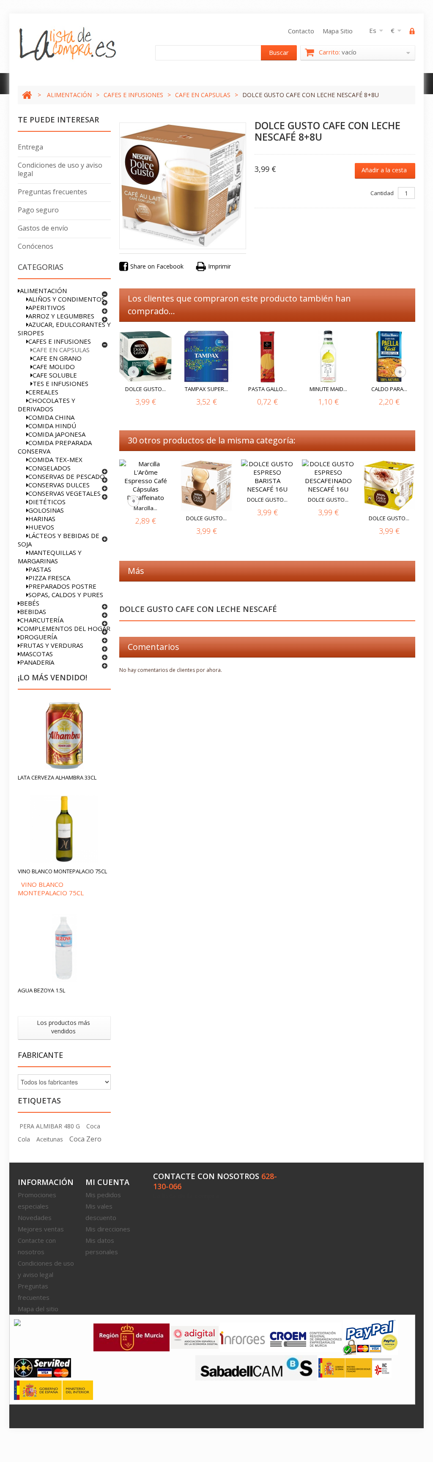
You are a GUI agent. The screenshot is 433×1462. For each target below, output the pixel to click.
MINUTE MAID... (328, 389)
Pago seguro (38, 210)
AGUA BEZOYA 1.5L (41, 990)
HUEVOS (41, 527)
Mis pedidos (103, 1194)
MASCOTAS (36, 653)
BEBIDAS (33, 611)
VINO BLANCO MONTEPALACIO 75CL (62, 871)
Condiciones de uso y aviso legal (60, 169)
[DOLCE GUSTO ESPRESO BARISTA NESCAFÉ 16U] (267, 476)
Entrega (30, 147)
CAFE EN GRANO (57, 358)
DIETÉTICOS (47, 501)
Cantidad (382, 193)
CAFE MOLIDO (54, 366)
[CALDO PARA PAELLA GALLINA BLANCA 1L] (389, 356)
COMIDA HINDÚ (52, 425)
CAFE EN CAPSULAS (202, 95)
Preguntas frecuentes (52, 191)
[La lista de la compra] (68, 44)
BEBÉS (29, 603)
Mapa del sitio (38, 1308)
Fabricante (40, 1055)
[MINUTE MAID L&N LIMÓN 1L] (328, 356)
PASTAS (39, 569)
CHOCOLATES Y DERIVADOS (46, 404)
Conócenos (35, 246)
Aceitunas (49, 1139)
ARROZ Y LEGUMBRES (61, 316)
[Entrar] (412, 32)
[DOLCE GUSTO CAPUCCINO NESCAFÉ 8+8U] (389, 485)
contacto (301, 31)
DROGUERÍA (38, 637)
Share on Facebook (157, 266)
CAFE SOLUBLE (55, 375)
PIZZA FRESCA (49, 577)
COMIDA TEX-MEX (55, 459)
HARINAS (41, 518)
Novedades (35, 1217)
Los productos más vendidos (63, 1027)
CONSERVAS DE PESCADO (66, 476)
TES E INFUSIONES (60, 383)
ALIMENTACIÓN (69, 95)
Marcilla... (145, 508)
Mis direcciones (107, 1229)
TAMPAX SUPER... (206, 389)
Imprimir (219, 266)
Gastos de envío (43, 228)
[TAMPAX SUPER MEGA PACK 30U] (206, 356)
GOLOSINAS (46, 510)
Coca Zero (85, 1139)
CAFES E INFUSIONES (133, 95)
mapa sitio (338, 31)
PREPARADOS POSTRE (62, 586)
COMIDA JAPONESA (56, 434)
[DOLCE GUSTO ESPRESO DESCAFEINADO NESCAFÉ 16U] (328, 476)
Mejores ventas (41, 1229)
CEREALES (43, 392)
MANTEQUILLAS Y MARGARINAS (50, 556)
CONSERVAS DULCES (59, 485)
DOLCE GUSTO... (145, 389)
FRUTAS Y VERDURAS (51, 645)
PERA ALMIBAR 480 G (49, 1126)
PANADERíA (37, 662)
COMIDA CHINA (51, 417)
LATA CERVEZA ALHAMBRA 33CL (57, 777)
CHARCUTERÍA (41, 620)
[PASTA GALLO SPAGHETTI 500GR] (267, 356)
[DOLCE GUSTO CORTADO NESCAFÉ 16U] (206, 485)
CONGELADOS (49, 468)
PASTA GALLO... (267, 389)
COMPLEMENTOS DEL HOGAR (65, 628)
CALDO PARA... (389, 389)
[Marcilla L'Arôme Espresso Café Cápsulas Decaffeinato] (145, 480)
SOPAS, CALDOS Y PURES (65, 594)
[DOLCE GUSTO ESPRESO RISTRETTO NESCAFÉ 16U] (145, 356)
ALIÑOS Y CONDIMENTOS (66, 299)
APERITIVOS (46, 307)
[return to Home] (27, 95)
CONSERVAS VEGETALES (64, 493)
